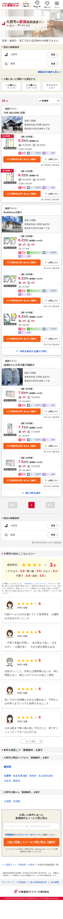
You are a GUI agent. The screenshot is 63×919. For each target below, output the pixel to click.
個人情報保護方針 (38, 882)
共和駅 (16, 801)
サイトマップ (8, 882)
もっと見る (31, 741)
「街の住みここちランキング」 (35, 583)
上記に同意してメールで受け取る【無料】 (32, 842)
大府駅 (7, 801)
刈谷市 (7, 780)
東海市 (33, 775)
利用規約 (22, 882)
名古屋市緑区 (45, 775)
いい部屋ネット (9, 865)
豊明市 (16, 780)
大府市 (7, 775)
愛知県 (7, 766)
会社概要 (55, 882)
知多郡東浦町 (20, 775)
